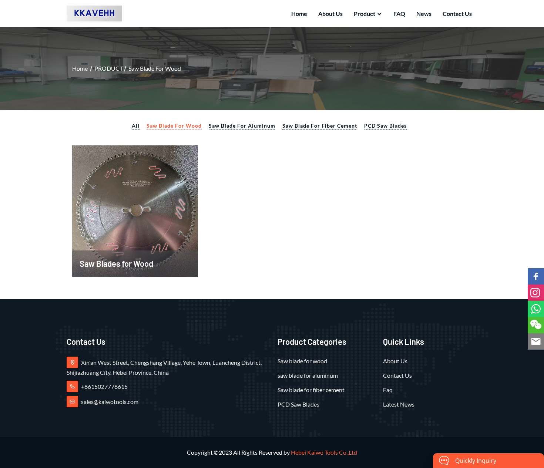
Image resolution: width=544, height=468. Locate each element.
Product (364, 13)
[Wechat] (536, 325)
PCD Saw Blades (385, 125)
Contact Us (457, 13)
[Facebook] (536, 276)
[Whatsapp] (536, 309)
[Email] (536, 341)
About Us (330, 13)
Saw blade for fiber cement (319, 125)
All (136, 125)
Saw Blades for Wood (116, 263)
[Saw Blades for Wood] (135, 209)
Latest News (398, 404)
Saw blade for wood (154, 68)
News (423, 13)
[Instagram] (536, 292)
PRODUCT (108, 68)
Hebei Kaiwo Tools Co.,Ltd (324, 452)
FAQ (399, 13)
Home (299, 13)
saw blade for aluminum (242, 125)
